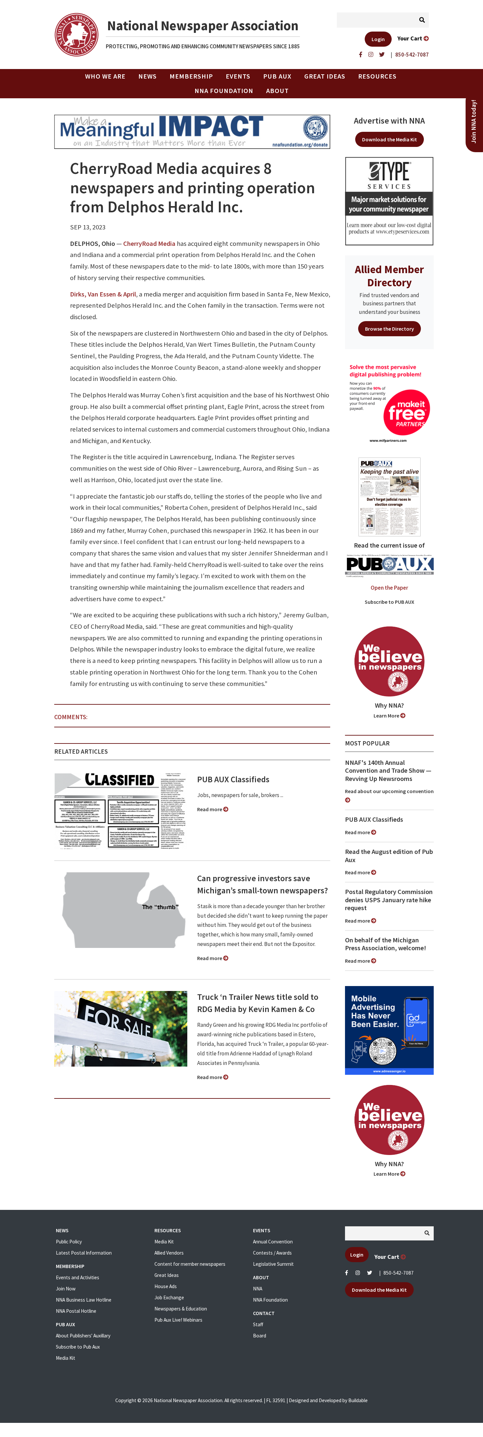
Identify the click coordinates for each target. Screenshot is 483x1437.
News (147, 76)
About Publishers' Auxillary (83, 1335)
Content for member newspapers (189, 1264)
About (277, 90)
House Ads (165, 1286)
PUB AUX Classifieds (233, 779)
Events (238, 76)
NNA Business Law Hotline (83, 1300)
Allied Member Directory (389, 275)
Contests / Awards (272, 1253)
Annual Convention (273, 1241)
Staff (258, 1324)
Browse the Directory (389, 328)
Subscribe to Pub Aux (78, 1347)
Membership (191, 76)
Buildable (358, 1400)
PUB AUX (277, 76)
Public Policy (69, 1241)
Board (259, 1335)
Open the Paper (389, 587)
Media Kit (65, 1358)
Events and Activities (77, 1277)
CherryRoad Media (149, 243)
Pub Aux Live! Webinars (178, 1320)
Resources (377, 76)
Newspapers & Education (180, 1309)
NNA (257, 1288)
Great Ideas (324, 76)
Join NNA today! (473, 122)
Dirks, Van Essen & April (103, 294)
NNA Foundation (224, 90)
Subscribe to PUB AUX (389, 602)
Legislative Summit (273, 1264)
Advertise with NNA (389, 120)
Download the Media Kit (389, 139)
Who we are (105, 76)
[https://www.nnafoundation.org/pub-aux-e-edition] (389, 496)
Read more (210, 809)
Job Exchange (169, 1297)
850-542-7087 (398, 1273)
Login (378, 39)
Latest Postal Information (84, 1253)
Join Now (66, 1288)
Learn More (387, 715)
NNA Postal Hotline (76, 1311)
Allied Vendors (169, 1253)
